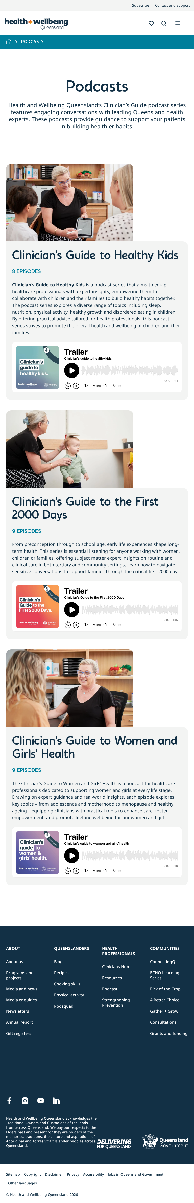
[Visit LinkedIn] (56, 1100)
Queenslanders (71, 948)
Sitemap (13, 1174)
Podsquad (64, 1006)
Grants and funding (169, 1033)
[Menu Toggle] (177, 22)
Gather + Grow (164, 1011)
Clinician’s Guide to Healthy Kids (95, 256)
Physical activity (69, 995)
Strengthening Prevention (116, 1002)
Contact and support (172, 5)
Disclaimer (54, 1174)
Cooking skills (67, 984)
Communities (165, 948)
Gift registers (18, 1033)
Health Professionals (118, 951)
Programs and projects (20, 975)
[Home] (8, 42)
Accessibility (93, 1174)
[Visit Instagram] (25, 1100)
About (13, 948)
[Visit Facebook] (9, 1100)
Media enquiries (21, 1000)
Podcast (109, 989)
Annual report (19, 1022)
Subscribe (140, 5)
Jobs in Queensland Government (135, 1174)
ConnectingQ (162, 961)
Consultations (163, 1022)
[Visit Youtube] (40, 1100)
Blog (58, 961)
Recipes (61, 972)
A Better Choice (164, 1000)
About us (14, 961)
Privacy (73, 1174)
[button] (163, 24)
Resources (112, 978)
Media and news (21, 989)
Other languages (22, 1183)
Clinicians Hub (115, 966)
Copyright (32, 1174)
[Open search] (163, 23)
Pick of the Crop (165, 989)
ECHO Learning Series (164, 975)
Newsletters (17, 1011)
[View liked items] (151, 23)
